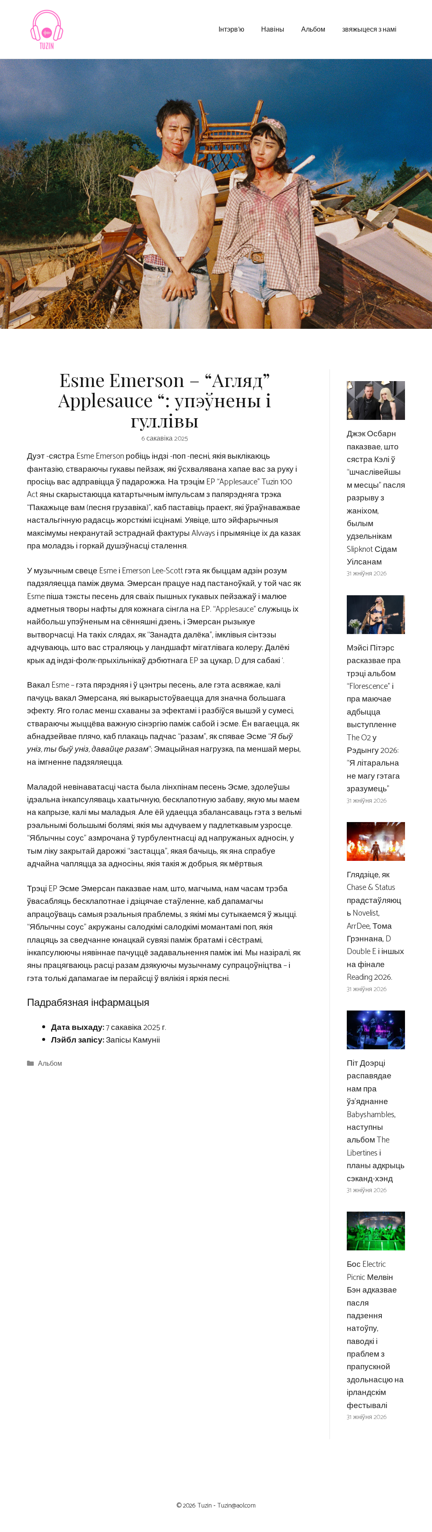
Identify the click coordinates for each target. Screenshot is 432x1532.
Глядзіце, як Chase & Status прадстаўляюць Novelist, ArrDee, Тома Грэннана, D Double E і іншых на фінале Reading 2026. (375, 926)
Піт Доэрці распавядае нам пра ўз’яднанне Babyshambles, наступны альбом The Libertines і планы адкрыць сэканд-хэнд (376, 1121)
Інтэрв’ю (231, 29)
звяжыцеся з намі (369, 29)
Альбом (313, 29)
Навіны (272, 29)
